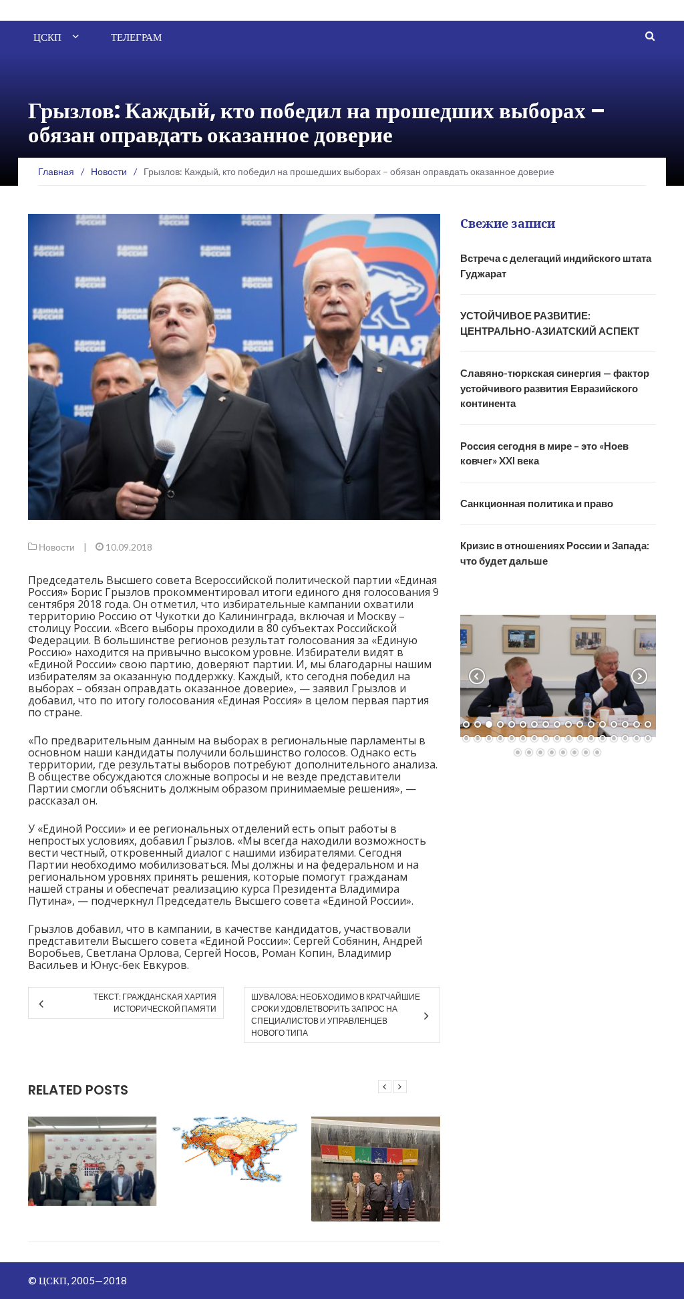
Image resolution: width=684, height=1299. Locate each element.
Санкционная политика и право (536, 503)
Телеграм (136, 37)
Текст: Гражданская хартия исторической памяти (155, 1003)
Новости (57, 547)
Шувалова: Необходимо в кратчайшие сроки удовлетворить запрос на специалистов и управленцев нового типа (335, 1015)
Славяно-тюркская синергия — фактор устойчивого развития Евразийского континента (554, 388)
